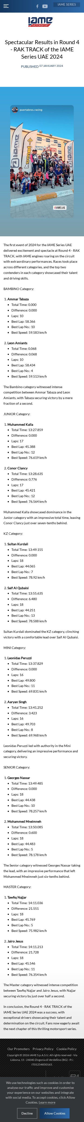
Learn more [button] (47, 1102)
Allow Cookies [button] (54, 1113)
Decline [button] (27, 1113)
